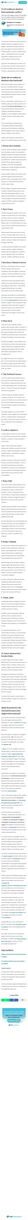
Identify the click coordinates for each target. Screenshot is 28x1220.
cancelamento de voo (19, 885)
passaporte (17, 722)
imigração (13, 827)
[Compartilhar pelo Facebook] (14, 1000)
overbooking (6, 917)
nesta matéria (12, 791)
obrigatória (16, 858)
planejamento (13, 300)
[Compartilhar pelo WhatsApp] (5, 1000)
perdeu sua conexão (17, 912)
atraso (10, 885)
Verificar (22, 2)
